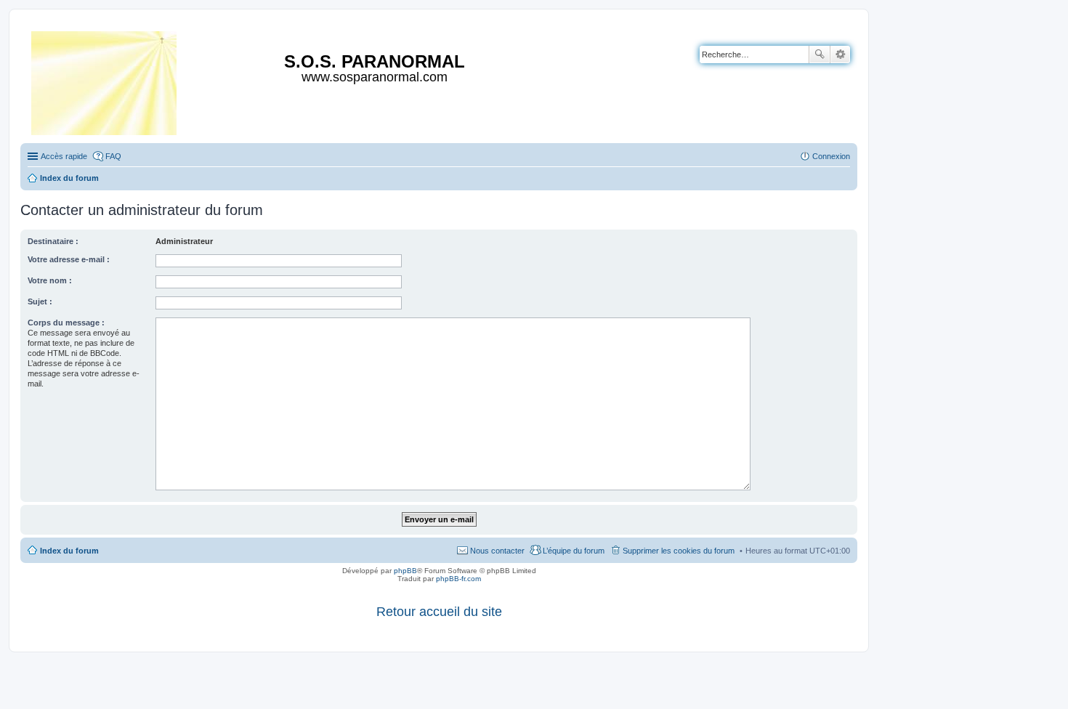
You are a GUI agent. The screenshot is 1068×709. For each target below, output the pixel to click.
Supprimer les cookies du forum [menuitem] (679, 550)
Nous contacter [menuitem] (497, 550)
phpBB (405, 571)
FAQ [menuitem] (113, 156)
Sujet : (40, 301)
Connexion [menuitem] (831, 156)
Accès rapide (64, 156)
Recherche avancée (840, 54)
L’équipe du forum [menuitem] (573, 550)
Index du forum (69, 550)
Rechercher (819, 54)
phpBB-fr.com (458, 579)
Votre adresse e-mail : (69, 259)
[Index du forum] (105, 80)
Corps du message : (66, 322)
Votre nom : (50, 280)
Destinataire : (53, 241)
